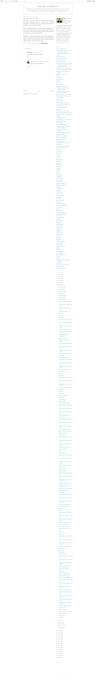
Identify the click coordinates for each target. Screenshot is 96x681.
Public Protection (62, 453)
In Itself (60, 593)
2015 (59, 639)
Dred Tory (58, 258)
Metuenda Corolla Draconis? (64, 528)
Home (39, 91)
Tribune (57, 209)
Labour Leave (59, 82)
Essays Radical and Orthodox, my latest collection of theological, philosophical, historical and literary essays (64, 53)
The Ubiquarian (59, 210)
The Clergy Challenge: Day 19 (65, 415)
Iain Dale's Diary (59, 232)
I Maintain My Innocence (61, 48)
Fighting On (61, 315)
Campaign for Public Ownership (62, 142)
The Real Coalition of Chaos (64, 524)
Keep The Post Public (60, 134)
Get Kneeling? (61, 389)
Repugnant (61, 373)
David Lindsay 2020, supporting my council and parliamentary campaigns (64, 68)
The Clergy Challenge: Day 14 (65, 504)
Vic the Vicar (59, 215)
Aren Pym (58, 76)
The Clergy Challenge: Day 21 (65, 369)
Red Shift (58, 81)
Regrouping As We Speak (64, 568)
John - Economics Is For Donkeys (63, 146)
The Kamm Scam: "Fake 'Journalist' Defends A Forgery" (63, 126)
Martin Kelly (59, 239)
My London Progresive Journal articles (64, 94)
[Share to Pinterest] (47, 43)
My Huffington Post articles (61, 74)
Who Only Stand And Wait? (64, 403)
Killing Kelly (61, 492)
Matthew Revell (59, 244)
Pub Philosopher (59, 164)
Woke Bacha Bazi (62, 297)
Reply (28, 56)
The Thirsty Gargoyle (60, 241)
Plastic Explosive (62, 399)
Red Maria (58, 168)
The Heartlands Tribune (61, 60)
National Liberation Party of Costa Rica (64, 112)
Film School (61, 532)
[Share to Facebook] (45, 43)
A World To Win (62, 397)
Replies (29, 59)
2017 (59, 636)
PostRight (58, 116)
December (61, 286)
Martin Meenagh (59, 224)
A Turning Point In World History (65, 577)
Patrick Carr (58, 156)
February (61, 625)
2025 (59, 276)
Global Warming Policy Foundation (63, 132)
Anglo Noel (58, 229)
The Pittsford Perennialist (61, 203)
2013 (59, 643)
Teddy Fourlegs (59, 84)
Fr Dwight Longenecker (61, 185)
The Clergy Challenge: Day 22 (65, 353)
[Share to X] (44, 43)
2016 (59, 638)
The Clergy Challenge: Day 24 (65, 311)
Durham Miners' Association (62, 86)
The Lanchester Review (61, 61)
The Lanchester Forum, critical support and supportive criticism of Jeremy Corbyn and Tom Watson (64, 65)
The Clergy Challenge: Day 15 (65, 483)
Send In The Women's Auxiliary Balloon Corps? (65, 485)
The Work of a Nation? (63, 433)
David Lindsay (48, 6)
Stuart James (58, 163)
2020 (59, 630)
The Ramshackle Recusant (61, 214)
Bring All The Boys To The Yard (65, 431)
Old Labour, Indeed (62, 299)
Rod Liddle (58, 161)
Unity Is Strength (62, 417)
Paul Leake (58, 173)
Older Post (52, 91)
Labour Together (59, 79)
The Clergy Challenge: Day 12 (65, 546)
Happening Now (62, 508)
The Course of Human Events (64, 573)
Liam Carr (58, 154)
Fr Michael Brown (60, 178)
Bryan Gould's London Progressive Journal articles (63, 96)
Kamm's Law (61, 570)
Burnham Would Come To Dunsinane (64, 335)
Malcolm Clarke (59, 221)
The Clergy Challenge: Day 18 (65, 429)
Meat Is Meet (61, 550)
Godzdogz (58, 187)
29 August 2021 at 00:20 (44, 61)
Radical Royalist (59, 251)
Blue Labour (58, 109)
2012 (59, 645)
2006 (59, 657)
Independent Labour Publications (63, 104)
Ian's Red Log (59, 231)
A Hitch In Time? (62, 467)
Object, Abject (61, 534)
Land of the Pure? (62, 554)
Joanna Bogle (59, 197)
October (60, 289)
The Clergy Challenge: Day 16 (65, 465)
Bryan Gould (59, 99)
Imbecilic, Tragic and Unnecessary (66, 488)
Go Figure (61, 510)
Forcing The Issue (62, 469)
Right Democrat (59, 263)
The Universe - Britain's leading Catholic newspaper (62, 88)
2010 (59, 649)
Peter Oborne (59, 153)
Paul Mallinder (59, 192)
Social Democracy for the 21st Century (64, 119)
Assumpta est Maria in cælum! (65, 611)
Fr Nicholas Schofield (60, 183)
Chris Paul (58, 219)
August (60, 293)
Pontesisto (58, 198)
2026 (59, 274)
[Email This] (41, 43)
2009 (59, 651)
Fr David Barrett (59, 180)
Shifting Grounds (59, 100)
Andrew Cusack (59, 193)
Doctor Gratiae (62, 355)
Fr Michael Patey (59, 227)
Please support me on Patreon (62, 58)
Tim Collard (58, 249)
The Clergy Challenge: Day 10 (65, 590)
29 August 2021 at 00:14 (37, 52)
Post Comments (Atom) (33, 93)
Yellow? (60, 451)
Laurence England (60, 200)
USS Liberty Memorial (60, 268)
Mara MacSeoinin (60, 243)
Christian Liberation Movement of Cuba (64, 114)
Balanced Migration (60, 141)
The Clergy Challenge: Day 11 (65, 566)
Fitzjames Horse (59, 217)
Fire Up (60, 530)
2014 (59, 641)
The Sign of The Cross (60, 212)
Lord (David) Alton (60, 195)
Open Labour (59, 77)
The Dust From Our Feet (63, 395)
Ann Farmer (58, 166)
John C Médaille (59, 253)
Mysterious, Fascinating (63, 490)
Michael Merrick (59, 159)
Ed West (58, 171)
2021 (59, 284)
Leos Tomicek (59, 207)
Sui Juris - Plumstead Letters (62, 107)
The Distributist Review (61, 117)
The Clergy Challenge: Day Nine (65, 605)
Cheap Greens (61, 393)
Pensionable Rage (62, 401)
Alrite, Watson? (59, 188)
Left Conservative (60, 266)
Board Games (61, 552)
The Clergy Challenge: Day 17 (65, 447)
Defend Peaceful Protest (61, 139)
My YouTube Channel (60, 56)
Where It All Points (62, 449)
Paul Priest (58, 190)
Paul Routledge (59, 234)
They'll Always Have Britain (64, 526)
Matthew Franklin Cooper (61, 147)
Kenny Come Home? (63, 609)
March (60, 623)
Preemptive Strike (62, 338)
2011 (59, 647)
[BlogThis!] (43, 43)
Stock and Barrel (62, 572)
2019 (59, 632)
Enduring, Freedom (62, 471)
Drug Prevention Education (61, 124)
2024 (59, 278)
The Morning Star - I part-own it (62, 102)
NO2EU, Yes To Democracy (61, 136)
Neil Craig (58, 237)
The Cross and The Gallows (64, 506)
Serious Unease (62, 435)
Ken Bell (58, 248)
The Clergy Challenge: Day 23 (65, 329)
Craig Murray (59, 236)
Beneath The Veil (62, 607)
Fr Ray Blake (59, 176)
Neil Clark (58, 158)
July (60, 620)
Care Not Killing (59, 122)
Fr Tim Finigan (59, 175)
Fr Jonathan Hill (59, 181)
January (60, 627)
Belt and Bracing (62, 548)
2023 (59, 280)
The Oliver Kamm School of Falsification (62, 130)
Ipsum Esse (58, 202)
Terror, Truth (61, 317)
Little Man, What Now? (61, 246)
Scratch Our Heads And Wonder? (65, 591)
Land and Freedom (62, 295)
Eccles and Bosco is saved (61, 105)
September (61, 291)
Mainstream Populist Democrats (62, 264)
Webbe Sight (61, 375)
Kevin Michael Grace (60, 254)
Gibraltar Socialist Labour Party (62, 111)
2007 (59, 655)
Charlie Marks (59, 226)
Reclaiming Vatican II (60, 121)
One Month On (62, 371)
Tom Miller (58, 170)
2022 (59, 282)
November (61, 287)
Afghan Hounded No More (64, 357)
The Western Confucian (61, 205)
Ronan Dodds (59, 144)
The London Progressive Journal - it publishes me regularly (63, 91)
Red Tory (58, 256)
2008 (59, 653)
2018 (59, 634)
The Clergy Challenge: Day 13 (65, 522)
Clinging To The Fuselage (64, 575)
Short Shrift (61, 313)
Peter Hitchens (59, 151)
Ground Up (61, 391)
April (60, 622)
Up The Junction (62, 615)
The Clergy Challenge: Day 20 (65, 387)
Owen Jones (58, 149)
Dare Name (61, 617)
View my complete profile (62, 42)
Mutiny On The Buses (63, 613)
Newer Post (25, 91)
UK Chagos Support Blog (61, 137)
